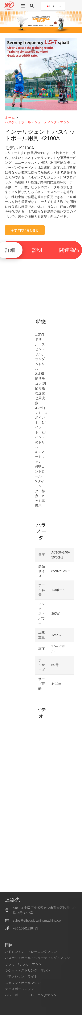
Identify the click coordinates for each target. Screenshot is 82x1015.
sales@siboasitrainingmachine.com (38, 920)
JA (52, 6)
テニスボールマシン (19, 989)
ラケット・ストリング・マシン (27, 970)
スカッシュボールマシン (23, 983)
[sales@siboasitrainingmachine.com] (9, 921)
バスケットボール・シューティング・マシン (37, 958)
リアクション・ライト (21, 976)
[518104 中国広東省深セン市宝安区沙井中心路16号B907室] (9, 910)
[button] (23, 5)
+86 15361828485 (25, 928)
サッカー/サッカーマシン (23, 964)
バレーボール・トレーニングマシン (31, 995)
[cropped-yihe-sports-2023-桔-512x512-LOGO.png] (9, 6)
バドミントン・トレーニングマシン (31, 952)
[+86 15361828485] (9, 928)
